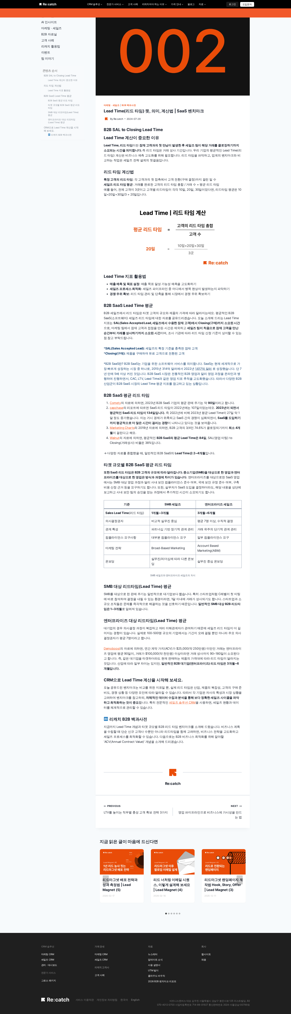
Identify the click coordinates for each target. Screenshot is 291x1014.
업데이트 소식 (155, 959)
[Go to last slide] (106, 879)
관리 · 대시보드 (49, 965)
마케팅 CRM (47, 954)
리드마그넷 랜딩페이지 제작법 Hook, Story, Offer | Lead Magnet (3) (223, 885)
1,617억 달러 (203, 368)
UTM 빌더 (153, 970)
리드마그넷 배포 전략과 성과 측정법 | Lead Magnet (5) (120, 885)
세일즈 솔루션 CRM (182, 702)
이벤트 (45, 52)
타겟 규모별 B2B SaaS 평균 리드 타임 (64, 106)
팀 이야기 (47, 58)
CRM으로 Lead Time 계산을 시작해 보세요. (61, 129)
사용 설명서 (154, 965)
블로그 (191, 4)
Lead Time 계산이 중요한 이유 (62, 80)
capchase (116, 408)
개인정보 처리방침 (107, 999)
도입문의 (247, 4)
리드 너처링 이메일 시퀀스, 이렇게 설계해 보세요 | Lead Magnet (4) (171, 885)
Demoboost (112, 648)
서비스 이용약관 (85, 999)
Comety (115, 403)
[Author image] (106, 118)
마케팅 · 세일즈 (112, 105)
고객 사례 (133, 4)
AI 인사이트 (49, 22)
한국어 (124, 999)
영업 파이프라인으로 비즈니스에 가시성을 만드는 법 (210, 812)
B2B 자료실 (49, 34)
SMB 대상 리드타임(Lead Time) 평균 (63, 113)
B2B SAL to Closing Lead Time (60, 75)
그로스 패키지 (48, 980)
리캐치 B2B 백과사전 (60, 135)
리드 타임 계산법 (52, 85)
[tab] (166, 913)
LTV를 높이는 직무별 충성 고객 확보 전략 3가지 (136, 809)
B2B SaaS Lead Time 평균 (58, 96)
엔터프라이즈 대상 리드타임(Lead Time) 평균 (61, 121)
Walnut (114, 438)
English (135, 999)
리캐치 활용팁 (50, 46)
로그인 (232, 4)
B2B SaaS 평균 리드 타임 (60, 100)
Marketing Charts (122, 428)
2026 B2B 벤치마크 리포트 (162, 981)
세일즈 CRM (47, 959)
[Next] (240, 879)
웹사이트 (206, 954)
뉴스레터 (152, 954)
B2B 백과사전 (129, 105)
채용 (203, 959)
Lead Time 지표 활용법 (59, 90)
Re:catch (118, 118)
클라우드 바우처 (156, 975)
